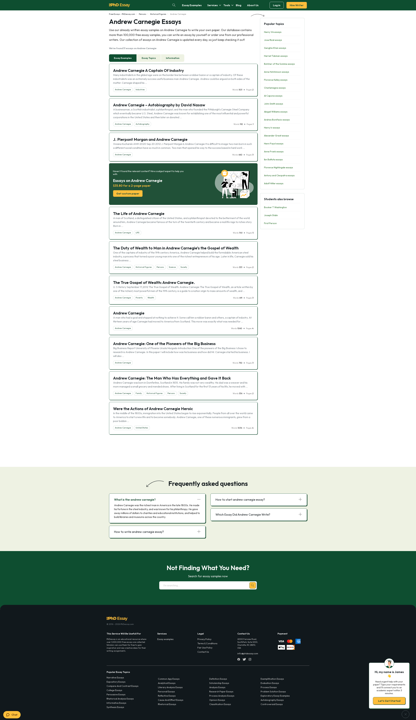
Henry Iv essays (272, 127)
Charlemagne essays (275, 87)
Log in (276, 5)
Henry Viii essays (272, 32)
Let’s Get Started (389, 700)
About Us (253, 5)
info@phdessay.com (247, 653)
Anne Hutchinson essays (276, 71)
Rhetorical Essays (167, 704)
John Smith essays (273, 103)
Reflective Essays (167, 695)
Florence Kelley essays (275, 79)
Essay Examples (192, 5)
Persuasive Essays (116, 694)
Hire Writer (297, 5)
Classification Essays (220, 704)
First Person (270, 223)
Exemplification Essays (272, 678)
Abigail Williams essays (275, 111)
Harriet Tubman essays (276, 55)
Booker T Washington (275, 207)
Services (212, 5)
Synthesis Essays (115, 707)
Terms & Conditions (207, 643)
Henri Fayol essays (273, 143)
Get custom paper (127, 193)
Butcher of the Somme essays (279, 63)
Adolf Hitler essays (273, 183)
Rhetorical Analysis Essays (120, 698)
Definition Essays (218, 678)
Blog (238, 5)
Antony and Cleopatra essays (279, 175)
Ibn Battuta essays (273, 159)
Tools (226, 5)
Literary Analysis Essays (170, 687)
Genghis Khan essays (275, 48)
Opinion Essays (217, 700)
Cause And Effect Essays (170, 700)
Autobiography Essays (272, 700)
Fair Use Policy (204, 647)
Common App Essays (169, 678)
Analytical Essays (167, 683)
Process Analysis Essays (221, 695)
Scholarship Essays (219, 683)
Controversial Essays (272, 704)
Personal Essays (166, 691)
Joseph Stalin (271, 215)
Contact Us (203, 651)
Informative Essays (116, 702)
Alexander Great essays (276, 135)
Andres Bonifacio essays (277, 119)
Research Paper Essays (221, 691)
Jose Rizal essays (273, 40)
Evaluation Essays (270, 683)
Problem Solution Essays (273, 691)
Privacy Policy (204, 639)
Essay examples (165, 639)
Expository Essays (116, 681)
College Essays (114, 690)
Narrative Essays (115, 677)
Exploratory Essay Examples (275, 695)
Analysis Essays (217, 687)
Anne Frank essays (274, 151)
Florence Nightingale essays (278, 167)
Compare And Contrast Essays (122, 686)
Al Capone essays (273, 95)
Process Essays (269, 687)
